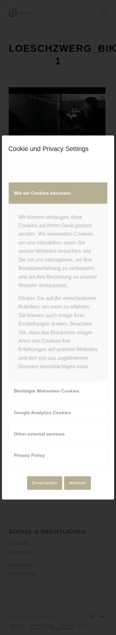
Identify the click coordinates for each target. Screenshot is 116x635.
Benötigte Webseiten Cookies (46, 390)
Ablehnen (77, 483)
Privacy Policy (29, 455)
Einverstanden (44, 483)
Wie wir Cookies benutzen (42, 193)
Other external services (39, 433)
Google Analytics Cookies (42, 412)
